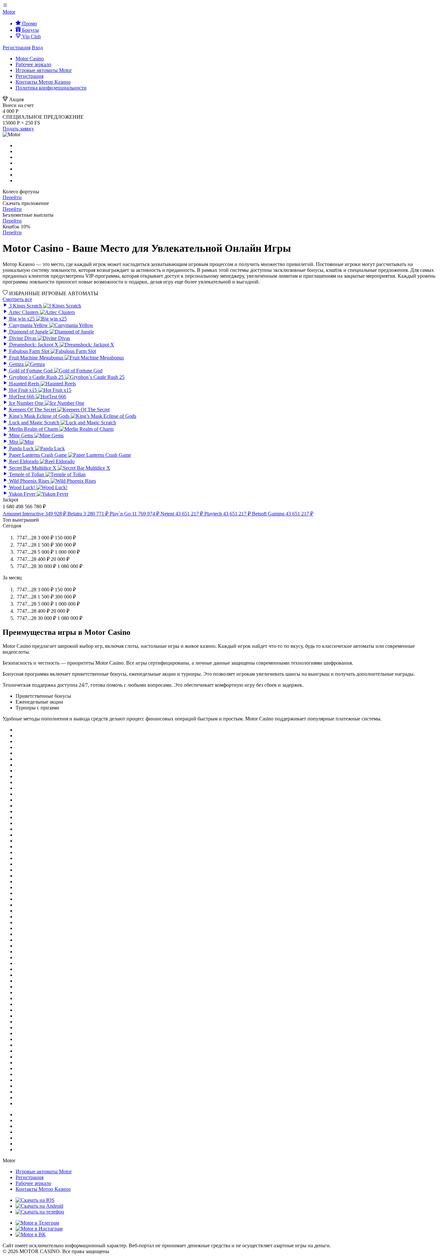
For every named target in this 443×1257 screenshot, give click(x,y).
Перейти (12, 197)
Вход (37, 47)
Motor (9, 12)
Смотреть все (17, 299)
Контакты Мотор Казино (43, 82)
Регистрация (16, 47)
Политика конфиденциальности (51, 88)
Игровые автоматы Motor (44, 70)
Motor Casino (30, 58)
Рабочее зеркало (33, 64)
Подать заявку (18, 128)
